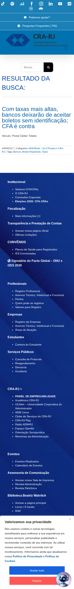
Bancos (17, 151)
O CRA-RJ (21, 193)
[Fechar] (70, 519)
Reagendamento (25, 363)
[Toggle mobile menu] (66, 49)
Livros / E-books (25, 506)
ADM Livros (22, 412)
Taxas (45, 151)
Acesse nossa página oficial (31, 230)
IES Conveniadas (25, 253)
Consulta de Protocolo (28, 359)
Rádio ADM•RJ (24, 424)
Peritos (19, 299)
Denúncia (21, 367)
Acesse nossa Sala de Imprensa (34, 480)
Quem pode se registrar (29, 303)
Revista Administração (28, 484)
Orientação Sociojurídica (30, 432)
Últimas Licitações (26, 234)
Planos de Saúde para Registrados (36, 249)
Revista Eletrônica (26, 488)
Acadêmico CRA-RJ (27, 400)
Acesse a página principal (30, 502)
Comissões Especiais (28, 197)
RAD (18, 510)
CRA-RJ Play (23, 420)
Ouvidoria (21, 371)
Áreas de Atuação (25, 329)
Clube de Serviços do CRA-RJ (33, 416)
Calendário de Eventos (29, 465)
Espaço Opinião (24, 428)
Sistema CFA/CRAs (26, 189)
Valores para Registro (28, 307)
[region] (37, 552)
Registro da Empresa (28, 321)
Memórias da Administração (32, 436)
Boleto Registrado (31, 151)
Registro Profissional (27, 291)
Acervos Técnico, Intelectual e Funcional (39, 295)
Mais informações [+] (27, 216)
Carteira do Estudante (28, 344)
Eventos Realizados (27, 461)
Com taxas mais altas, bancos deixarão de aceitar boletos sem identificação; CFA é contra (36, 117)
